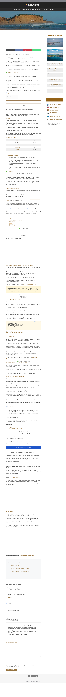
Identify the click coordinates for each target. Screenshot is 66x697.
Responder (10, 597)
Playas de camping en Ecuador (15, 428)
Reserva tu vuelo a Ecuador (17, 567)
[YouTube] (36, 676)
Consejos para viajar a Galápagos (18, 569)
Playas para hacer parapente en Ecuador (18, 427)
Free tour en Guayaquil (55, 116)
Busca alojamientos (54, 107)
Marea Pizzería (12, 221)
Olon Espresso (12, 224)
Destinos (32, 9)
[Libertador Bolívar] (55, 64)
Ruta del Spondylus (16, 477)
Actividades (37, 9)
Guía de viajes (45, 9)
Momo (10, 222)
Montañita (17, 144)
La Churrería (11, 218)
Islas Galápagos (25, 9)
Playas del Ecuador (16, 9)
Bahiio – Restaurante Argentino (16, 220)
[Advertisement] (23, 40)
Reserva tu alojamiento (16, 565)
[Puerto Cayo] (55, 70)
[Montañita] (55, 74)
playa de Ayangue (10, 336)
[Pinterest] (34, 676)
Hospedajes (51, 9)
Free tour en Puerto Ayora (56, 119)
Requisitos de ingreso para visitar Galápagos (20, 568)
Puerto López (17, 152)
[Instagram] (32, 676)
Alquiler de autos (54, 110)
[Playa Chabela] (54, 89)
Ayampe (17, 149)
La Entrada (17, 147)
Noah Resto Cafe (12, 225)
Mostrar (14, 96)
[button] (21, 9)
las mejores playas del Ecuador (26, 555)
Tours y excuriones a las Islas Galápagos (20, 571)
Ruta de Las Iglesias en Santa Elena (30, 284)
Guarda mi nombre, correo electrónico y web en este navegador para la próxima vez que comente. (22, 666)
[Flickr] (29, 676)
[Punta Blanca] (55, 79)
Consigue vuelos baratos (55, 104)
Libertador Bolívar (17, 140)
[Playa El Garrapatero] (55, 86)
